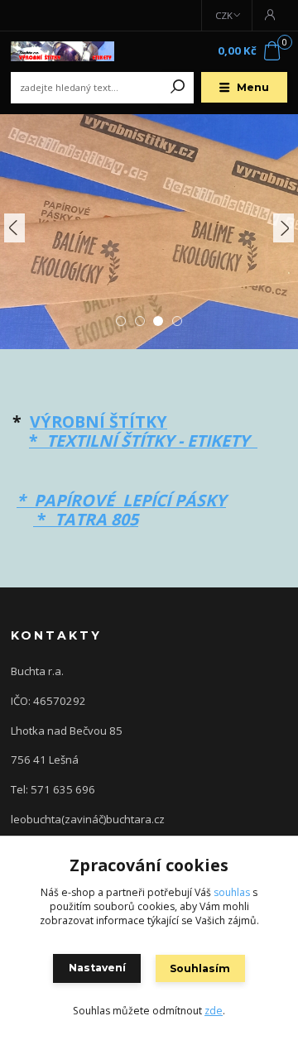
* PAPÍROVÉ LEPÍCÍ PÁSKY (121, 500)
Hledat (178, 87)
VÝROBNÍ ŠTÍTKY (98, 421)
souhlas (232, 892)
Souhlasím (200, 968)
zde (213, 1011)
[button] (14, 227)
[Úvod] (62, 51)
